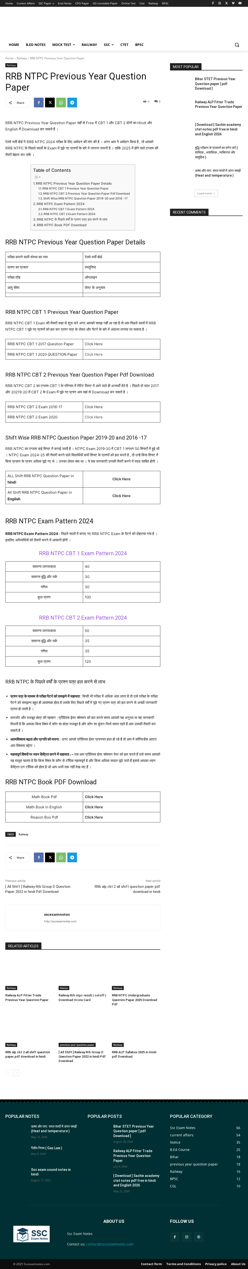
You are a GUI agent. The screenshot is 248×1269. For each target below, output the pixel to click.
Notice (64, 988)
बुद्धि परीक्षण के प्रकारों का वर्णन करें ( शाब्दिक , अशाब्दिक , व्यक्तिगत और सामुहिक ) (216, 152)
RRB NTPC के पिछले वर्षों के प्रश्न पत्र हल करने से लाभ (72, 219)
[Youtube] (240, 3)
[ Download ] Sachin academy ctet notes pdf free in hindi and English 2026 (218, 129)
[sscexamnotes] (25, 917)
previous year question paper (77, 1044)
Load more (204, 193)
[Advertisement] (150, 24)
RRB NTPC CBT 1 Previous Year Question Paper (75, 188)
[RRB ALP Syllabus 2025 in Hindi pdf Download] (136, 1030)
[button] (237, 45)
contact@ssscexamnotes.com (109, 1244)
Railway (22, 58)
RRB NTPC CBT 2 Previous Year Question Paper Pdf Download (86, 193)
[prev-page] (8, 1073)
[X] (226, 3)
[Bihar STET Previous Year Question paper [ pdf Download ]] (181, 84)
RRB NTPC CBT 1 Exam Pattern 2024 (68, 209)
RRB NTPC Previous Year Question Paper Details (74, 183)
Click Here (94, 354)
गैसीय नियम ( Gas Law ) (46, 1148)
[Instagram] (220, 3)
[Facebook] (213, 3)
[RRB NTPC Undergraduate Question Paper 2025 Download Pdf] (136, 973)
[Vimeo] (233, 3)
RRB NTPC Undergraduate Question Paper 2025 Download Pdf (134, 999)
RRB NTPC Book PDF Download (61, 225)
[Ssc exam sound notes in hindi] (16, 1175)
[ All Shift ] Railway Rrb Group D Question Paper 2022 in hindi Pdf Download (82, 1056)
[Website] (198, 1237)
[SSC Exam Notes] (12, 25)
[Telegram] (72, 102)
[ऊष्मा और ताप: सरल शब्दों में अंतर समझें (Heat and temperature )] (181, 176)
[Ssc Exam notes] (31, 1234)
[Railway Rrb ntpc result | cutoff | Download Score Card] (83, 973)
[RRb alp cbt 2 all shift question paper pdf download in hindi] (29, 1030)
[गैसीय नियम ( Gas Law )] (16, 1153)
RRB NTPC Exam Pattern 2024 (61, 204)
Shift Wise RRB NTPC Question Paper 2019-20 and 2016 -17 (85, 198)
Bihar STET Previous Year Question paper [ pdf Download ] (215, 83)
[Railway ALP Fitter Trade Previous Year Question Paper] (29, 973)
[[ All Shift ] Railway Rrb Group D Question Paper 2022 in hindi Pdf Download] (83, 1030)
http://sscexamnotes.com (60, 921)
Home (9, 58)
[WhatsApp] (61, 102)
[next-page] (16, 1073)
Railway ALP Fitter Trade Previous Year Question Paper (132, 1155)
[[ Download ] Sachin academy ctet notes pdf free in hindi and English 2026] (181, 130)
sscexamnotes (57, 914)
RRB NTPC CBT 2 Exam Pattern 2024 (69, 214)
